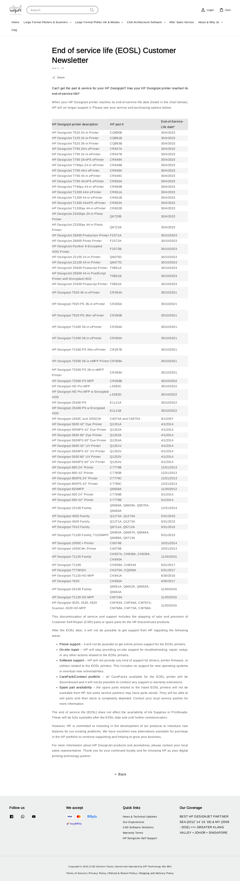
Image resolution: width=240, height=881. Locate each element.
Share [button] (61, 77)
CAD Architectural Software (144, 22)
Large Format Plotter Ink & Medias (97, 22)
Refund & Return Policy (123, 873)
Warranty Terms (133, 832)
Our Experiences (133, 822)
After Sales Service (181, 22)
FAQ (14, 30)
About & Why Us (208, 22)
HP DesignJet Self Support (140, 838)
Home (15, 22)
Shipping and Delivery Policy (156, 873)
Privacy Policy (97, 873)
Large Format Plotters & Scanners (46, 22)
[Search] (92, 10)
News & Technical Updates (140, 816)
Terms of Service (76, 873)
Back (122, 774)
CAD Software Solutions (138, 827)
